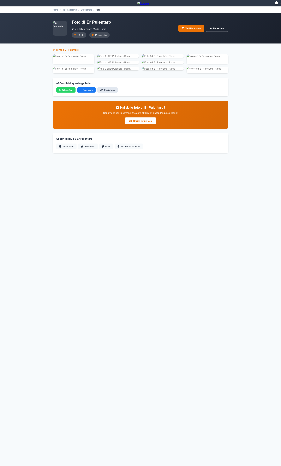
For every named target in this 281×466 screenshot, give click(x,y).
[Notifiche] (276, 3)
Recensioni (219, 28)
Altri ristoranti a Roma (130, 146)
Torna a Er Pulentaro (67, 49)
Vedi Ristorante (193, 28)
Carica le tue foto (142, 121)
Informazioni (68, 146)
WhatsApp (67, 90)
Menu (107, 146)
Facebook (88, 90)
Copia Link (109, 90)
